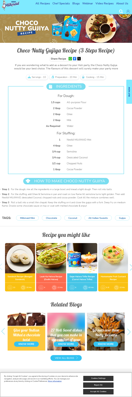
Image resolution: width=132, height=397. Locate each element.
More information (55, 381)
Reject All (98, 385)
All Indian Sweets (98, 218)
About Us (122, 3)
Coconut (72, 218)
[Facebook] (74, 58)
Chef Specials (61, 3)
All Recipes (42, 3)
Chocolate (51, 218)
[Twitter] (79, 58)
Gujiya (122, 218)
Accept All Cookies (98, 391)
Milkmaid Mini (27, 218)
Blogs (76, 3)
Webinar (87, 3)
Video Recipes (105, 3)
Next (129, 331)
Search (121, 11)
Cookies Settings (98, 378)
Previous (3, 331)
